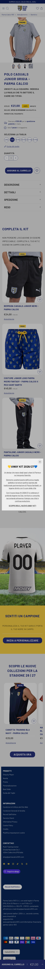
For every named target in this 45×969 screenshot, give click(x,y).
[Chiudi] (40, 462)
